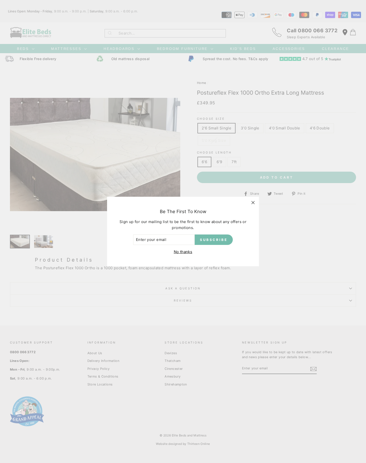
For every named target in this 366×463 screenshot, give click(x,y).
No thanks (183, 251)
